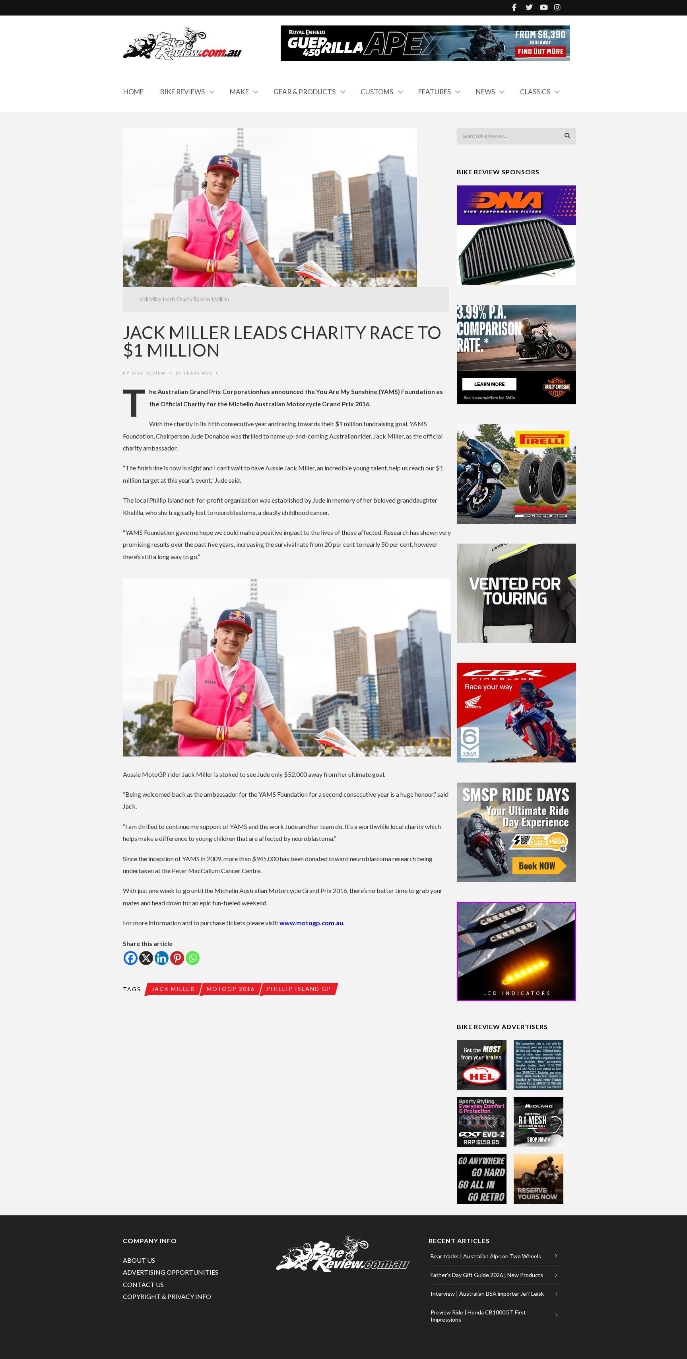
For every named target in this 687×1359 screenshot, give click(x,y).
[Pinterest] (177, 958)
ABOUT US (139, 1260)
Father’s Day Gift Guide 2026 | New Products (487, 1274)
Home (133, 92)
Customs (377, 92)
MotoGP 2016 (231, 988)
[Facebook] (131, 958)
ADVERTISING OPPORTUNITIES (170, 1272)
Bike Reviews (182, 92)
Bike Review (149, 372)
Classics (535, 92)
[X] (146, 958)
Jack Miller (173, 988)
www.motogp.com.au (311, 922)
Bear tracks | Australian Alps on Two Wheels (486, 1256)
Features (434, 92)
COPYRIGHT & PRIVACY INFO (167, 1296)
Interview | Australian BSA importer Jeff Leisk (487, 1293)
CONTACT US (143, 1284)
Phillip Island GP (299, 988)
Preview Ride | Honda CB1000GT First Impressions (478, 1316)
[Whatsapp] (193, 958)
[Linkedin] (162, 958)
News (485, 92)
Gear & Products (305, 92)
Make (239, 92)
